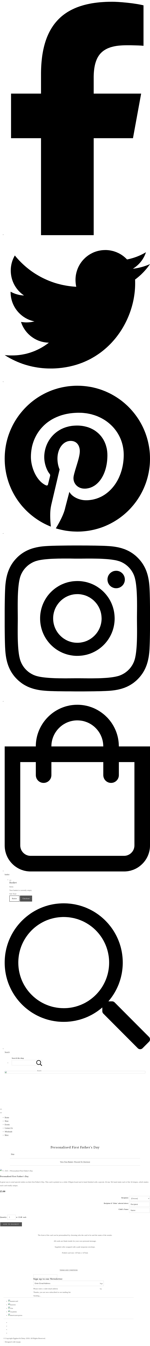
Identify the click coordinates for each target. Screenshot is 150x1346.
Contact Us (9, 1128)
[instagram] (77, 701)
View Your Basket (66, 1162)
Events (7, 1124)
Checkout (26, 898)
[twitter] (77, 382)
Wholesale (8, 1131)
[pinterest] (77, 533)
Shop (6, 1121)
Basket (14, 898)
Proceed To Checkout (82, 1162)
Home (7, 1117)
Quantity (3, 1217)
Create (18, 1342)
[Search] (39, 1062)
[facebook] (77, 235)
